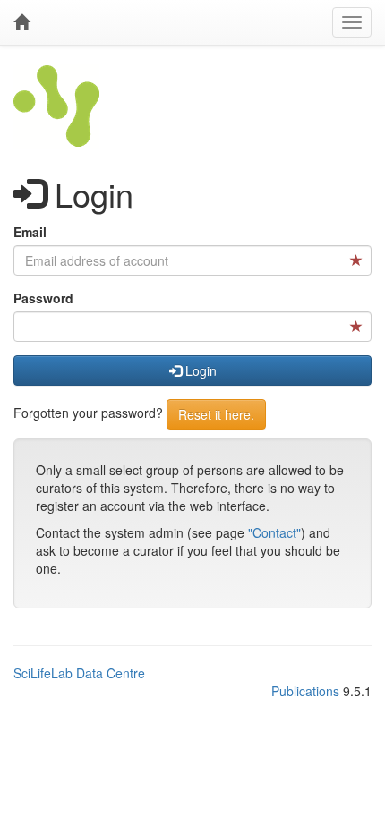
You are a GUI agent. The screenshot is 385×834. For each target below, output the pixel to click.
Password (43, 298)
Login (199, 370)
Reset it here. (216, 414)
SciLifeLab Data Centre (79, 673)
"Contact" (274, 532)
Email (30, 232)
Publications (305, 691)
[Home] (21, 22)
